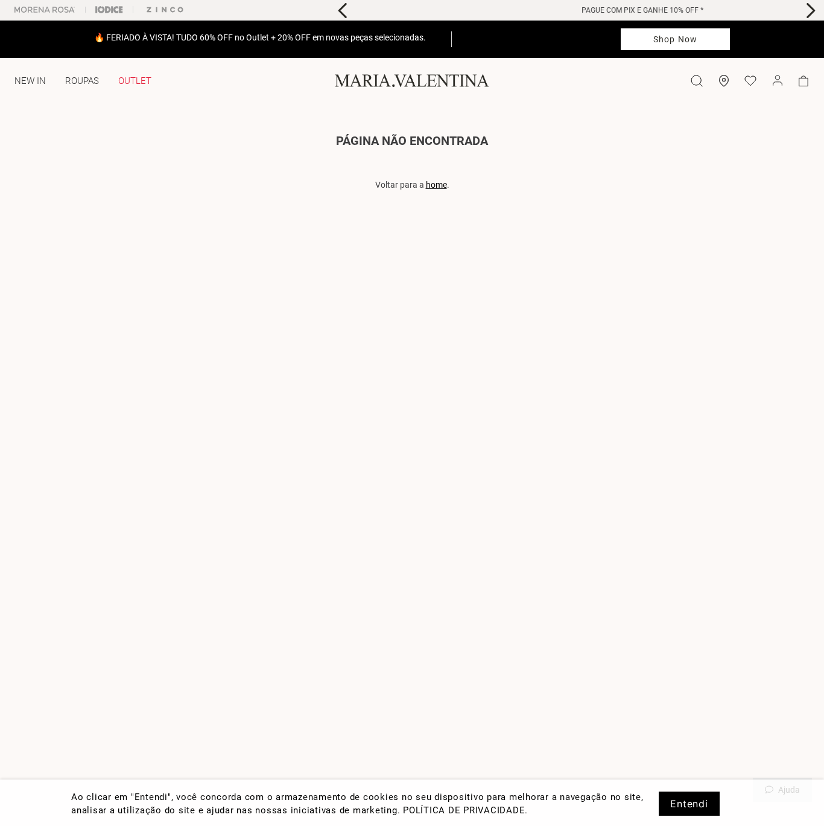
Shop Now (675, 39)
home (436, 185)
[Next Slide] (810, 10)
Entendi (689, 804)
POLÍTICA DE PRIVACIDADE (464, 810)
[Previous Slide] (343, 10)
